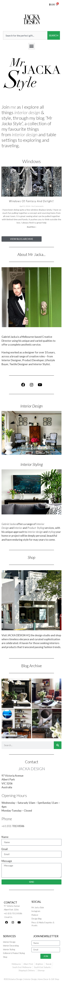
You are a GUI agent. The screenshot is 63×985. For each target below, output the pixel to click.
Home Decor (43, 979)
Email (5, 849)
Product (31, 527)
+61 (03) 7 (7, 826)
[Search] (57, 745)
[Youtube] (40, 385)
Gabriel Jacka (9, 524)
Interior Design (31, 406)
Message (7, 861)
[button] (31, 46)
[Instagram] (31, 385)
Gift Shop (55, 979)
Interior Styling (31, 464)
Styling (40, 527)
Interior (18, 527)
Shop (31, 557)
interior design (27, 112)
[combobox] (25, 35)
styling (51, 531)
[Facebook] (23, 385)
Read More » (31, 227)
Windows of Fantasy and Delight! (31, 201)
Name (5, 837)
